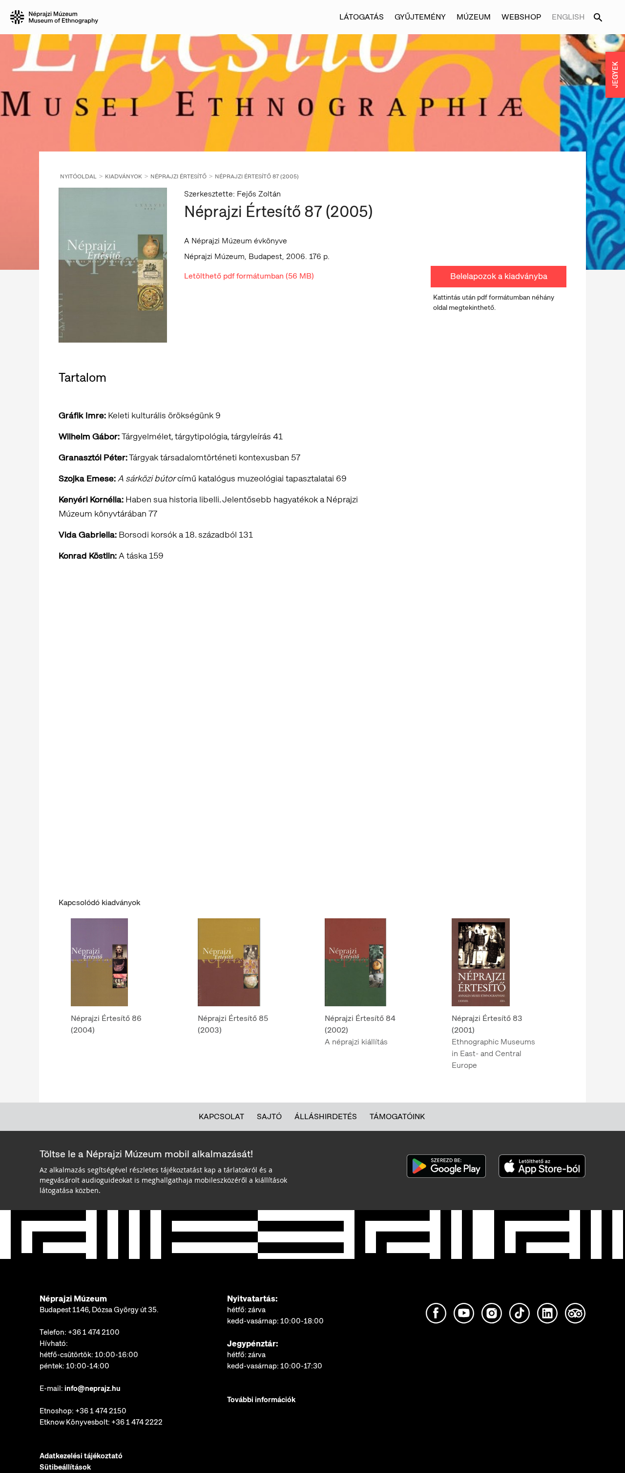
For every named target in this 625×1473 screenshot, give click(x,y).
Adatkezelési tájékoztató (81, 1456)
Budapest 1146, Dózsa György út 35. (99, 1310)
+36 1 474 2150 (100, 1411)
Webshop (521, 17)
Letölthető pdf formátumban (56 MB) (249, 276)
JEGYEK (615, 75)
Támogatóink (397, 1116)
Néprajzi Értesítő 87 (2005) (257, 176)
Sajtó (269, 1116)
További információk (261, 1400)
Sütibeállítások (65, 1467)
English (568, 17)
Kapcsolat (221, 1116)
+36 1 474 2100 (94, 1332)
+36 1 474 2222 (137, 1422)
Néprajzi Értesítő (178, 176)
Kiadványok (123, 176)
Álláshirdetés (325, 1116)
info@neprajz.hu (92, 1388)
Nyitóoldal (78, 176)
